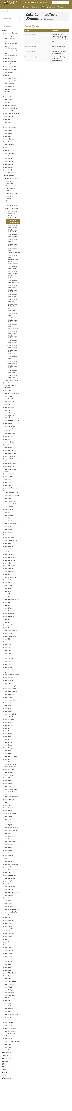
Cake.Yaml (7, 1044)
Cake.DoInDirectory (10, 453)
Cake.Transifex (8, 950)
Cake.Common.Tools (13, 208)
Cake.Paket (7, 778)
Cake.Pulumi (8, 816)
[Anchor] (40, 26)
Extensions (26, 7)
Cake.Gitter (7, 574)
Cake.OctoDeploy (9, 762)
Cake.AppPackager (10, 69)
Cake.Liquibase (8, 677)
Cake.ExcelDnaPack (10, 501)
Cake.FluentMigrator (10, 523)
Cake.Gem (7, 543)
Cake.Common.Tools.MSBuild (12, 286)
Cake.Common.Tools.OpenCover (13, 321)
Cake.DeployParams (10, 426)
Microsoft (6, 1061)
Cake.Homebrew (9, 616)
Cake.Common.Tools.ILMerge (12, 267)
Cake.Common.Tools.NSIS (12, 300)
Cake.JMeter (8, 650)
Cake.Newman (8, 731)
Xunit (4, 1075)
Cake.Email (7, 479)
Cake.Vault (7, 978)
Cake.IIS (6, 628)
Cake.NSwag (8, 748)
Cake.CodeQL (8, 170)
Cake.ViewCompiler (10, 984)
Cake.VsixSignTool (9, 990)
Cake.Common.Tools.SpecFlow (12, 346)
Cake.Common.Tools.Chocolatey (13, 217)
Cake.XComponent (10, 1028)
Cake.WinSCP (8, 1017)
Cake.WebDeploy (9, 1006)
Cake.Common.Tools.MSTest (12, 295)
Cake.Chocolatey (9, 142)
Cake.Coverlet (8, 399)
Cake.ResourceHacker (11, 830)
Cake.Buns (7, 136)
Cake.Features (8, 509)
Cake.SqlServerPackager (11, 892)
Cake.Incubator (8, 633)
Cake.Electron (8, 476)
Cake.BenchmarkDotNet (11, 113)
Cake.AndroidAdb (9, 38)
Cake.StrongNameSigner (11, 909)
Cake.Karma (8, 656)
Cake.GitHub (8, 554)
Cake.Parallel (8, 783)
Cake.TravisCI (8, 953)
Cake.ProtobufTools (10, 813)
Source (61, 7)
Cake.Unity (7, 967)
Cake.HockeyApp (9, 613)
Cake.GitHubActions (10, 557)
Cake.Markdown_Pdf (10, 686)
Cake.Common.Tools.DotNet (12, 231)
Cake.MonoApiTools (10, 714)
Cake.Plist (7, 802)
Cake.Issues (8, 642)
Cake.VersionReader (10, 981)
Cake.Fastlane (8, 507)
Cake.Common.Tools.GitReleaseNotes (13, 257)
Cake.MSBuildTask (9, 717)
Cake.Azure (7, 102)
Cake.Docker (8, 447)
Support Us (51, 7)
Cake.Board (7, 119)
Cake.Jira (7, 647)
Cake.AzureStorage (10, 111)
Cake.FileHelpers (9, 515)
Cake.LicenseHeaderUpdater (10, 671)
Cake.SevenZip (8, 855)
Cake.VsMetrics (9, 992)
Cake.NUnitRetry (9, 759)
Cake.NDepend (8, 725)
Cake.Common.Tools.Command (13, 221)
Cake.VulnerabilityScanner (9, 996)
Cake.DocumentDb (10, 450)
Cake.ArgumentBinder (11, 78)
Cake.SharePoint (9, 861)
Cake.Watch (8, 1003)
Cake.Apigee (8, 58)
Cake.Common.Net (11, 193)
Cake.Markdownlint (10, 689)
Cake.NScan (8, 742)
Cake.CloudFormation (10, 156)
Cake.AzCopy (8, 99)
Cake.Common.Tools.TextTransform (12, 352)
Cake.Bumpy (8, 133)
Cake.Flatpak (8, 521)
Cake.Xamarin (8, 1022)
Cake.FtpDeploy (9, 537)
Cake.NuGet (7, 753)
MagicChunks (7, 1058)
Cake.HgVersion (9, 608)
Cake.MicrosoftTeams (11, 700)
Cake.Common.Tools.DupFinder (13, 235)
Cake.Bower (8, 125)
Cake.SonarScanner (10, 878)
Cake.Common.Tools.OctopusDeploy (12, 315)
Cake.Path (7, 786)
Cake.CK (6, 147)
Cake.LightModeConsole (11, 674)
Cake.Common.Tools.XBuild (12, 371)
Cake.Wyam (8, 1020)
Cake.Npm (7, 736)
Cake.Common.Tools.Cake (12, 212)
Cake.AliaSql (8, 36)
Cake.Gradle (8, 580)
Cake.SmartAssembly (10, 870)
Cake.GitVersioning (10, 577)
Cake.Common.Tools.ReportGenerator (13, 326)
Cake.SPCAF (8, 881)
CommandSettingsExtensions (34, 57)
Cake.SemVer (8, 847)
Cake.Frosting (8, 532)
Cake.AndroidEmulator (11, 51)
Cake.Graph (7, 583)
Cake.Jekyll (7, 644)
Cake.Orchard (8, 772)
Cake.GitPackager (9, 571)
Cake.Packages (9, 775)
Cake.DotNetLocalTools (11, 463)
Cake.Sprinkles (8, 884)
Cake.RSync (8, 839)
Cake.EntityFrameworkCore (11, 491)
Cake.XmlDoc (8, 1038)
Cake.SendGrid (8, 850)
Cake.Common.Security (10, 197)
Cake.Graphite (8, 585)
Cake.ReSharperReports (11, 827)
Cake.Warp (7, 1000)
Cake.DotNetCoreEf (10, 456)
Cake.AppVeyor (9, 72)
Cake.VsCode (8, 987)
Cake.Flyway (8, 529)
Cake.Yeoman (8, 1050)
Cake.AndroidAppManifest (10, 42)
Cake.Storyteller (9, 906)
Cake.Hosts (7, 619)
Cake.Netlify (8, 728)
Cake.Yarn (7, 1047)
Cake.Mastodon (9, 694)
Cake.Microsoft (9, 697)
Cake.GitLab (8, 563)
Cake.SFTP (7, 858)
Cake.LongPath (9, 680)
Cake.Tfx (7, 942)
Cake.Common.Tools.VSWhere (12, 362)
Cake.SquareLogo (9, 898)
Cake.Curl (7, 404)
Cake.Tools (7, 945)
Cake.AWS (7, 97)
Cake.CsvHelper (9, 401)
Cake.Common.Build (12, 178)
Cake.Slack (7, 867)
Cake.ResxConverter (10, 836)
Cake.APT (7, 75)
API (43, 7)
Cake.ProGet (8, 810)
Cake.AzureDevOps (10, 105)
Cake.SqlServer (9, 889)
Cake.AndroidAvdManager (10, 47)
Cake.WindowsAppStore (11, 1014)
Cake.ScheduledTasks (11, 841)
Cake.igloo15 (8, 625)
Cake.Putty (7, 819)
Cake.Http (7, 622)
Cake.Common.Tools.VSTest (12, 357)
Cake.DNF (7, 439)
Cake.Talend (8, 923)
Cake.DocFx (7, 445)
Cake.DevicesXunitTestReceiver (11, 430)
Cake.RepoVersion (9, 825)
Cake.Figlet (7, 512)
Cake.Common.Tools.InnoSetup (13, 277)
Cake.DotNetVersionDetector (10, 470)
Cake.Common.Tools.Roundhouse (13, 337)
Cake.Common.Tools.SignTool (12, 341)
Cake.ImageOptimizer (10, 630)
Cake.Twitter (8, 956)
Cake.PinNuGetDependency (11, 795)
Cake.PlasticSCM (9, 799)
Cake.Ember (8, 482)
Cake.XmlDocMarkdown (11, 1041)
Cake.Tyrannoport (9, 959)
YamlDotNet (7, 1078)
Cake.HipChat (8, 611)
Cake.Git (6, 552)
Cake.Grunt (7, 591)
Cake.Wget (7, 1011)
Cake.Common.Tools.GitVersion (13, 263)
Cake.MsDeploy (9, 719)
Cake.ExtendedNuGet (10, 504)
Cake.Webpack (8, 1008)
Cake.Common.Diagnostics (10, 182)
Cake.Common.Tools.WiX (12, 367)
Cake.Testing (8, 936)
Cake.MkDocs (8, 708)
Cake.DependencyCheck (11, 420)
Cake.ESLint (8, 498)
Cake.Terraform (9, 933)
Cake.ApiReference (10, 61)
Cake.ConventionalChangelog (10, 386)
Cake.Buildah (8, 130)
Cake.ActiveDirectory (10, 33)
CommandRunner (30, 46)
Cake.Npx (7, 739)
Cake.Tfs (7, 939)
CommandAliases (30, 34)
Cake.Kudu (7, 664)
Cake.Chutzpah (9, 144)
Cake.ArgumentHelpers (11, 81)
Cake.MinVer (8, 705)
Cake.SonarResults (10, 875)
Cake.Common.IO (11, 186)
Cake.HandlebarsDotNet (11, 599)
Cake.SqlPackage (9, 886)
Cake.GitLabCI (8, 568)
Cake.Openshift (9, 769)
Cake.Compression (10, 383)
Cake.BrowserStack (10, 128)
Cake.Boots (7, 122)
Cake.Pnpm (7, 805)
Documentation (33, 2)
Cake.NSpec (8, 745)
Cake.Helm (7, 602)
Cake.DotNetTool (9, 466)
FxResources (7, 1052)
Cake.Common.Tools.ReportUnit (13, 332)
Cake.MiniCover (9, 703)
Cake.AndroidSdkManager (10, 54)
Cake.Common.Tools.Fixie (12, 240)
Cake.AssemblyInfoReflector (10, 90)
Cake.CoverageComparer (12, 393)
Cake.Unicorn (8, 964)
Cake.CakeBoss (9, 139)
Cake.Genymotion (9, 546)
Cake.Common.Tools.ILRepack (12, 272)
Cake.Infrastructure (10, 636)
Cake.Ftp (7, 535)
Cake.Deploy (8, 423)
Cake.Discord (8, 436)
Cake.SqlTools (8, 895)
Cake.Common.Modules (10, 189)
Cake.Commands (9, 173)
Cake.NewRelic (8, 734)
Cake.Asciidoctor (9, 83)
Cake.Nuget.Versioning (11, 756)
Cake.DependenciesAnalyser (10, 416)
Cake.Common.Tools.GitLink (12, 245)
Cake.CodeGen (8, 167)
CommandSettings (30, 51)
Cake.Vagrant (8, 976)
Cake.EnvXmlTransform (11, 495)
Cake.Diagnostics (9, 433)
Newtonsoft (6, 1064)
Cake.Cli (6, 150)
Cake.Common (9, 175)
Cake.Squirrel (8, 901)
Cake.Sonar (7, 872)
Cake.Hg (6, 605)
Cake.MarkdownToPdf (11, 691)
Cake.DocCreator (9, 442)
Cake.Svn (7, 917)
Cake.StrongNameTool (11, 912)
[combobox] (60, 2)
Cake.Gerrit (7, 549)
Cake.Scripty (8, 844)
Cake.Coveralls (8, 396)
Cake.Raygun (8, 822)
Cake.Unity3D (8, 970)
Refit (4, 1069)
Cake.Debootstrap (9, 413)
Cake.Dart (7, 410)
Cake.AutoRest (8, 94)
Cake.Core (7, 390)
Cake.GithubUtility (9, 560)
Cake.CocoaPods (9, 161)
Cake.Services (8, 853)
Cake (5, 30)
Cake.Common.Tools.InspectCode (13, 281)
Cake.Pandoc (8, 780)
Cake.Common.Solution (10, 202)
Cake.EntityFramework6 (11, 488)
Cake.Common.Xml (12, 380)
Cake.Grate (7, 588)
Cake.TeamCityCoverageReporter (11, 930)
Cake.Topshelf (8, 947)
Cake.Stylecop (8, 915)
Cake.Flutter (8, 526)
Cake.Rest (7, 833)
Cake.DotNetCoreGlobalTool (11, 460)
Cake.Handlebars (9, 597)
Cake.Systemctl (9, 920)
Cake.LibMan (8, 667)
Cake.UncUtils (8, 961)
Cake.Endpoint (8, 485)
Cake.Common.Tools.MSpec (12, 291)
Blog (24, 2)
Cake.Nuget (7, 750)
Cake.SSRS (7, 903)
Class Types (4, 11)
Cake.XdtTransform (10, 1031)
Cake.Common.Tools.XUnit (12, 376)
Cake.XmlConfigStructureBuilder (12, 1035)
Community (35, 7)
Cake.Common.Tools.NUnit (12, 309)
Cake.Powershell (9, 808)
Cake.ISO (7, 639)
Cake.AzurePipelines (10, 108)
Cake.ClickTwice (9, 153)
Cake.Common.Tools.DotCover (12, 226)
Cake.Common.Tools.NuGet (12, 305)
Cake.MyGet (8, 722)
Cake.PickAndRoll (9, 792)
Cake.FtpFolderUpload (10, 540)
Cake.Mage (7, 683)
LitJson (5, 1055)
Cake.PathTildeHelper (10, 789)
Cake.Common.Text (12, 205)
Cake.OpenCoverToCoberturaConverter (10, 765)
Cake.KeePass (8, 658)
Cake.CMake (8, 158)
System (5, 1072)
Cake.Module (8, 711)
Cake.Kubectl (8, 661)
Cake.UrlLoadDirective (10, 973)
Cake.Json (7, 653)
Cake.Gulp (7, 594)
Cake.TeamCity (9, 926)
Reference (43, 2)
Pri (4, 1067)
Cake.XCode (8, 1025)
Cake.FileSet (8, 518)
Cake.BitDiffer (8, 116)
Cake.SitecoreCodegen (11, 864)
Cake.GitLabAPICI (9, 566)
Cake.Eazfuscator (9, 474)
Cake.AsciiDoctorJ (9, 86)
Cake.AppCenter (9, 64)
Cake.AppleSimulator (10, 67)
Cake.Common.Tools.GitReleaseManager (14, 250)
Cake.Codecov (8, 164)
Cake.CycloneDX (9, 407)
